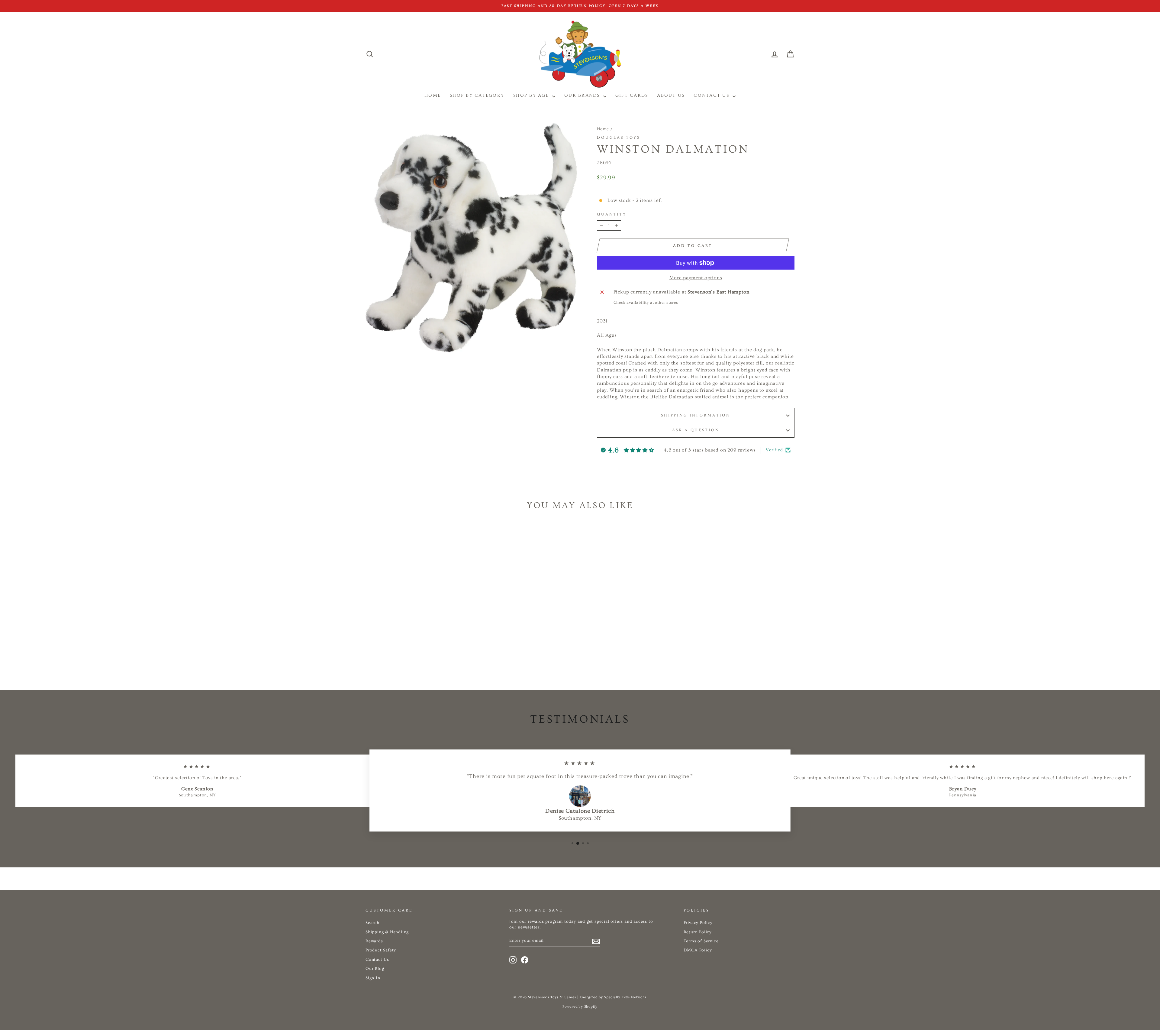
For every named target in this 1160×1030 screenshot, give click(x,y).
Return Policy (698, 932)
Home (603, 129)
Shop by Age (532, 95)
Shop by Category (477, 95)
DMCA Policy (698, 950)
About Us (671, 95)
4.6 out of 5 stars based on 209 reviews (710, 450)
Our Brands (583, 95)
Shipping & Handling (387, 932)
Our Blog (375, 968)
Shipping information (695, 415)
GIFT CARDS (631, 95)
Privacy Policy (698, 922)
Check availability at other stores (646, 302)
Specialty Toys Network (625, 997)
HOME (432, 95)
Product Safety (381, 950)
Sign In (373, 978)
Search (372, 922)
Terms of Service (701, 941)
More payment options (695, 277)
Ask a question (696, 430)
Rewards (374, 941)
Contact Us (712, 95)
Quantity (612, 214)
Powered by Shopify (580, 1007)
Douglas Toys (618, 137)
